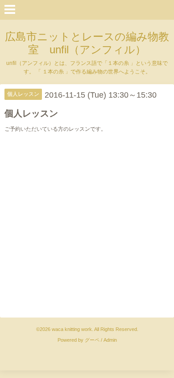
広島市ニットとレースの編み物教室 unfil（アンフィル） (87, 43)
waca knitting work (72, 329)
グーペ (92, 340)
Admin (110, 340)
